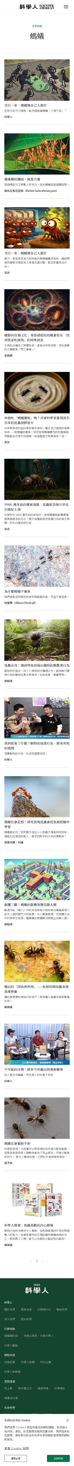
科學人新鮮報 (12, 1371)
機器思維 (43, 1388)
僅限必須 (15, 1458)
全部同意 (58, 1458)
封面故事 (9, 1362)
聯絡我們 (61, 1309)
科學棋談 (59, 1388)
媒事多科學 (11, 1398)
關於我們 (9, 1309)
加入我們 (9, 1319)
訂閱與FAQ (44, 1309)
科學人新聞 (28, 1362)
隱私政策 (26, 1319)
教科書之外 (25, 1388)
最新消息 (26, 1309)
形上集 (8, 1388)
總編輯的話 (11, 1335)
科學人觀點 (11, 1345)
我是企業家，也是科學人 (39, 1335)
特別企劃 (45, 1362)
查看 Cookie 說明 (16, 1448)
